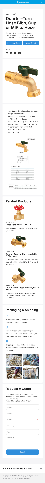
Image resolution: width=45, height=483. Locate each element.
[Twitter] (11, 53)
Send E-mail (31, 43)
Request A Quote (14, 43)
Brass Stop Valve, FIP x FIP (18, 225)
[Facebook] (7, 53)
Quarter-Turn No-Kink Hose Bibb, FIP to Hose (21, 255)
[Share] (19, 53)
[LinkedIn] (15, 53)
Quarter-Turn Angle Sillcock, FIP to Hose (22, 288)
